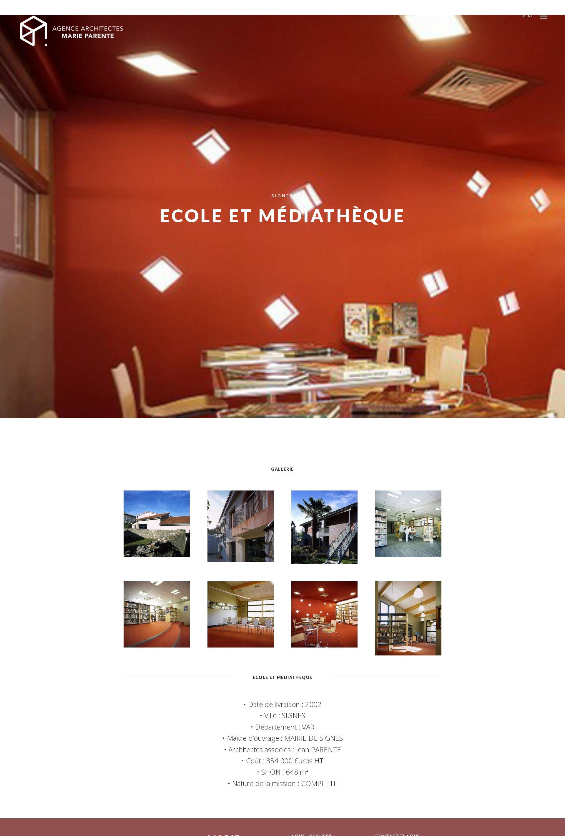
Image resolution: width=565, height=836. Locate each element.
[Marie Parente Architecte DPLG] (72, 31)
